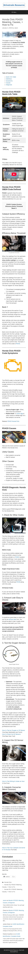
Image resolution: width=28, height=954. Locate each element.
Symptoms (9, 81)
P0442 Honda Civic (13, 421)
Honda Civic (8, 882)
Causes (8, 83)
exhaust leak (12, 619)
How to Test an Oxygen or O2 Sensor (13, 730)
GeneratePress (14, 951)
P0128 (18, 582)
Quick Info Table (11, 77)
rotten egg (19, 413)
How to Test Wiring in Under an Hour (13, 781)
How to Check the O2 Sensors (11, 734)
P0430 (18, 343)
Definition (9, 79)
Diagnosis (9, 84)
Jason (4, 900)
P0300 (17, 557)
